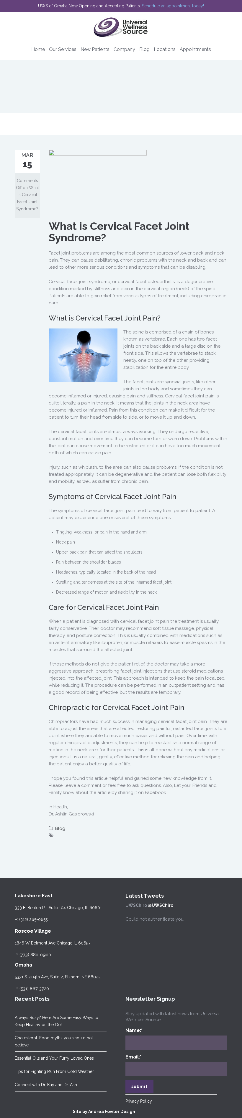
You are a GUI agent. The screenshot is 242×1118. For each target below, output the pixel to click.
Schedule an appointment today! (173, 6)
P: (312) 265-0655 (31, 919)
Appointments (195, 49)
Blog (144, 49)
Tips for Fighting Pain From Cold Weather (54, 1071)
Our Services (62, 49)
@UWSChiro (160, 905)
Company (124, 49)
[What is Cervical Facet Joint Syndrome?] (98, 181)
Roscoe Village (33, 931)
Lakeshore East (34, 896)
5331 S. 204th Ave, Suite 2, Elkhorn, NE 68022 (58, 977)
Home (38, 49)
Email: (133, 1057)
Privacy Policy (138, 1101)
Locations (165, 49)
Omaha (23, 965)
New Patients (95, 49)
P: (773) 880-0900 (33, 954)
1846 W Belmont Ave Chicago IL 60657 (52, 943)
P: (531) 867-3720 (32, 988)
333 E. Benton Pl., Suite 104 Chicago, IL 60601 (58, 907)
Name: (134, 1030)
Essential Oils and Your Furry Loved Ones (54, 1058)
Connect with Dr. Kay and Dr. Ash (46, 1084)
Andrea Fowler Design (111, 1111)
